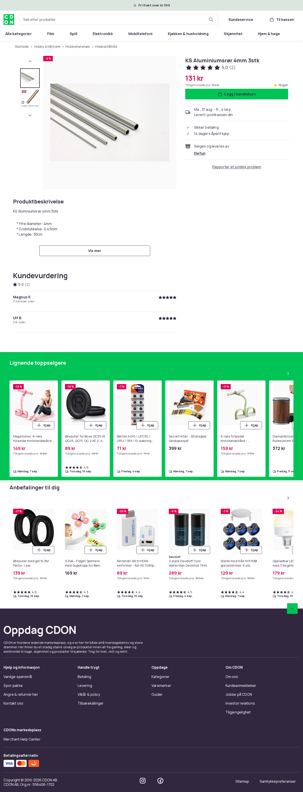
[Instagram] (143, 781)
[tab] (30, 78)
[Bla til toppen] (292, 608)
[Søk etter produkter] (211, 19)
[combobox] (119, 19)
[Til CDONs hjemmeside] (9, 19)
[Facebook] (160, 781)
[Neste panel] (288, 373)
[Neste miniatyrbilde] (30, 115)
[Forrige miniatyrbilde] (30, 61)
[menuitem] (18, 33)
